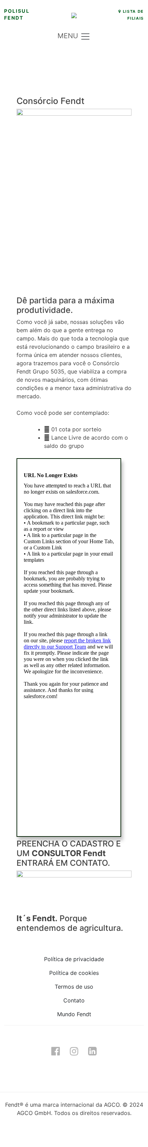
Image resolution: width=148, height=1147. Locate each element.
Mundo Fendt (74, 1014)
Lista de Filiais (132, 15)
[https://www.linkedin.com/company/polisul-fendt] (92, 1051)
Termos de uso (74, 986)
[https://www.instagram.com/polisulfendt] (74, 1051)
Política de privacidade (74, 959)
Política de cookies (74, 972)
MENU (68, 36)
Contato (74, 1000)
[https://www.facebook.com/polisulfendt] (55, 1051)
